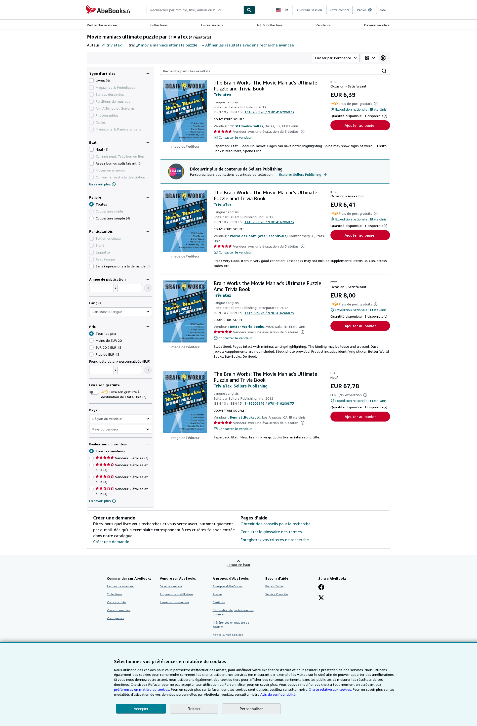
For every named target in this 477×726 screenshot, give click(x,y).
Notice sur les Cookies (228, 635)
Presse (217, 594)
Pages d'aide (274, 586)
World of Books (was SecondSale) (259, 236)
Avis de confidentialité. (278, 694)
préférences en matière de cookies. (142, 689)
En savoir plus (100, 184)
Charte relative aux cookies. (331, 689)
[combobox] (195, 10)
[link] (383, 58)
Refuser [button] (194, 709)
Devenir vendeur (377, 25)
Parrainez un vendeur (174, 602)
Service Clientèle (276, 594)
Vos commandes (118, 610)
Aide (382, 10)
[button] (148, 288)
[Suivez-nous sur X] (321, 598)
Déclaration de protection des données (233, 612)
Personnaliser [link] (251, 708)
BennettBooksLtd (245, 417)
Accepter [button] (141, 709)
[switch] (94, 392)
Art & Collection (269, 25)
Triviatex (222, 94)
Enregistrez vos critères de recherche (274, 539)
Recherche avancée (102, 25)
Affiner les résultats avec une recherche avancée (249, 45)
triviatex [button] (114, 45)
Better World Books (247, 326)
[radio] (91, 218)
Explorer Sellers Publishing (300, 174)
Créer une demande (111, 541)
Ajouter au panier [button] (360, 125)
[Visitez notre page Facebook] (321, 587)
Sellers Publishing (251, 386)
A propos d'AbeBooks (228, 586)
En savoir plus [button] (100, 501)
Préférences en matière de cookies (231, 625)
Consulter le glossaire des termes (271, 531)
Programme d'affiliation (176, 594)
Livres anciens (212, 25)
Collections (159, 25)
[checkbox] (91, 80)
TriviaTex (223, 204)
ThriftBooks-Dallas (246, 126)
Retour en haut (238, 564)
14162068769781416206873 (269, 112)
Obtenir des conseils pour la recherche (275, 523)
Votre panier (115, 618)
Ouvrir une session (308, 10)
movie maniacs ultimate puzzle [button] (169, 45)
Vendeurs (323, 25)
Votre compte (339, 10)
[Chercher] (249, 10)
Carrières (219, 602)
